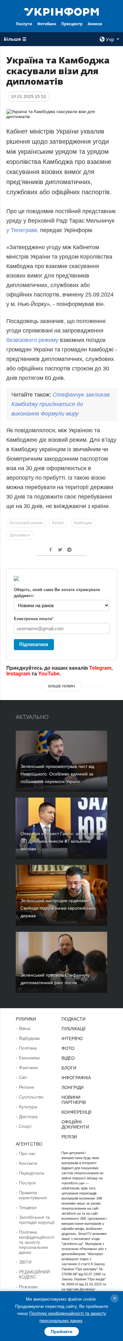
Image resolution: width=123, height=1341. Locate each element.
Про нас (27, 1153)
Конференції (76, 1112)
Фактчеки (28, 1067)
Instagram (18, 673)
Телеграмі (24, 230)
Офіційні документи (75, 1124)
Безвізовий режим (26, 523)
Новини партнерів (74, 1100)
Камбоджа (83, 523)
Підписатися (33, 644)
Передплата (31, 1173)
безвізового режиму (32, 340)
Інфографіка (76, 1077)
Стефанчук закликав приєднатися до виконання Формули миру (60, 404)
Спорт (25, 1126)
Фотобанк (46, 24)
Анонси (95, 24)
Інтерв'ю (72, 1038)
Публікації (73, 1028)
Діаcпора (28, 1116)
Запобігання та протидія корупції (37, 1220)
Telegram (100, 668)
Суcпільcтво (31, 1096)
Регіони (26, 1087)
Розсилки (28, 1286)
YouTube (49, 673)
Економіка (29, 1057)
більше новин (61, 686)
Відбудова (29, 1038)
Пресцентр (72, 24)
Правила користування (33, 1195)
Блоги (69, 1067)
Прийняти (62, 1331)
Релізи (69, 1136)
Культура (28, 1106)
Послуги (24, 24)
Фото (68, 1048)
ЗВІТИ (25, 1262)
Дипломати (20, 535)
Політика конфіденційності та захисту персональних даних (36, 1242)
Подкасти (73, 1018)
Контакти (28, 1163)
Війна (24, 1028)
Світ (23, 1077)
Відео (68, 1058)
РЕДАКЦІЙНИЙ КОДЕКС (34, 1274)
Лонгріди (73, 1087)
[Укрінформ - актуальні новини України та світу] (61, 11)
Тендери (28, 1207)
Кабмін (58, 523)
